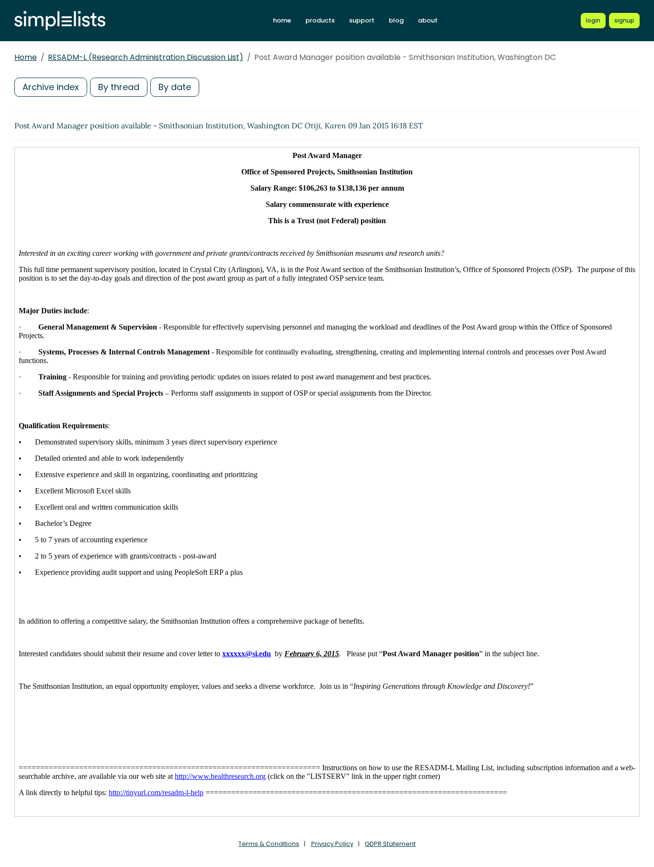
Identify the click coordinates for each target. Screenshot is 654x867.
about (428, 20)
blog (396, 20)
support (361, 20)
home (282, 20)
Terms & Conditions (268, 843)
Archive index (51, 87)
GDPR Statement (390, 843)
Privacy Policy (332, 843)
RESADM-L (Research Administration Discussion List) (145, 57)
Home (25, 57)
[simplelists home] (59, 21)
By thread (118, 87)
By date (174, 87)
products (320, 20)
